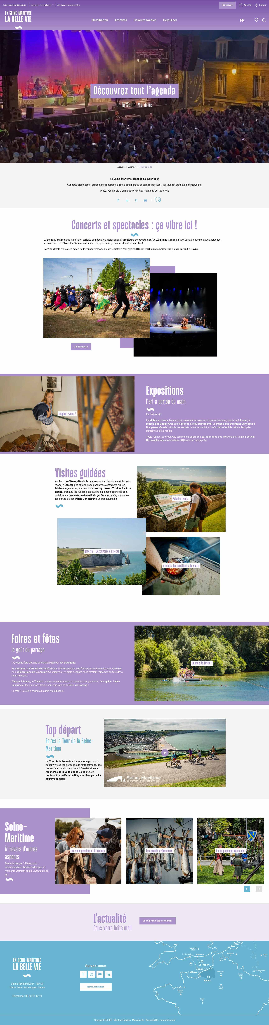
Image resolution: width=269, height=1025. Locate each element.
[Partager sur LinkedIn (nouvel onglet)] (127, 201)
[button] (263, 20)
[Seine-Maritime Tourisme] (17, 20)
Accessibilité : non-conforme (160, 1020)
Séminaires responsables (68, 5)
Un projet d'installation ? (42, 5)
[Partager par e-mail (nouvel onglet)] (145, 201)
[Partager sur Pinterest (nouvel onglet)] (136, 201)
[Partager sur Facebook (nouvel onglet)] (117, 201)
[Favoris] (256, 20)
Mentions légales (122, 1020)
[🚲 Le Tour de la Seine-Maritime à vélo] (165, 753)
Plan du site (138, 1020)
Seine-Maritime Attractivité (14, 5)
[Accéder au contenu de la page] (134, 148)
